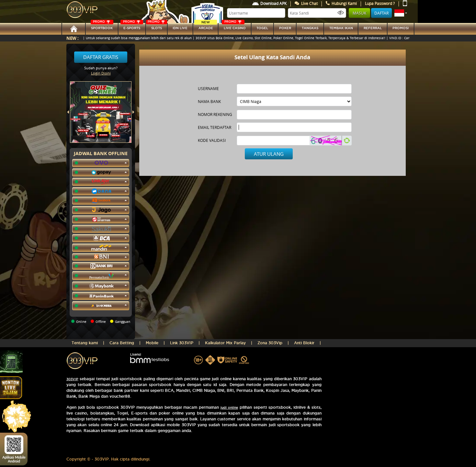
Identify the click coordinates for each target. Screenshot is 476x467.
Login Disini (101, 73)
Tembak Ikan (341, 28)
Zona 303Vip (269, 343)
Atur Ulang (269, 154)
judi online (229, 407)
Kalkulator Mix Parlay (225, 343)
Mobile (152, 343)
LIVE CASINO (235, 26)
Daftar (381, 13)
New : (72, 38)
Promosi (400, 28)
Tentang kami (85, 343)
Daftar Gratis (100, 57)
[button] (401, 13)
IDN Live (180, 28)
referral (373, 28)
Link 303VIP (181, 343)
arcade (205, 26)
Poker (285, 28)
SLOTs (155, 26)
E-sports (131, 26)
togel (262, 28)
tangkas (310, 28)
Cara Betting (121, 343)
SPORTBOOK (102, 26)
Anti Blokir (304, 343)
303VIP (72, 379)
